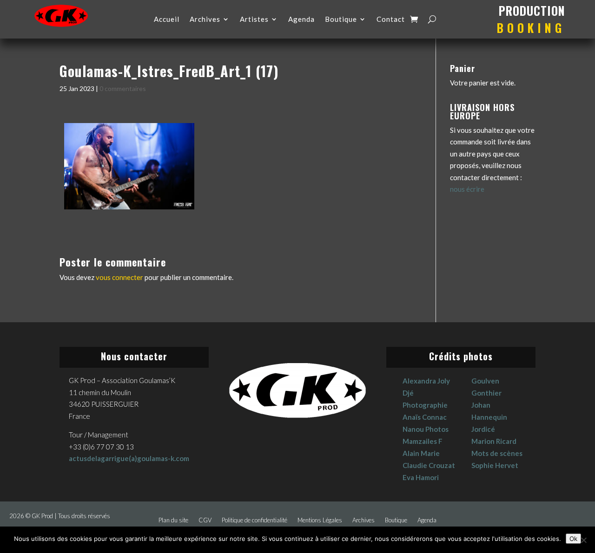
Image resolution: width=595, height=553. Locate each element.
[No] (583, 540)
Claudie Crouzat (429, 465)
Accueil (166, 19)
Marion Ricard (493, 441)
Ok (573, 538)
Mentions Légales (320, 520)
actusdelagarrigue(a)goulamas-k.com (129, 458)
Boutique (341, 19)
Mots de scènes (496, 453)
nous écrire (467, 189)
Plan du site (173, 520)
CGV (205, 520)
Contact (391, 19)
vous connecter (119, 277)
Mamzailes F (423, 441)
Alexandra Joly (426, 381)
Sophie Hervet (494, 465)
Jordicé (483, 429)
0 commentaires (122, 88)
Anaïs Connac (425, 417)
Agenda (301, 19)
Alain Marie (421, 453)
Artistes (254, 19)
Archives (205, 19)
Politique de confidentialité (254, 520)
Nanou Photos (426, 429)
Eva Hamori (421, 477)
